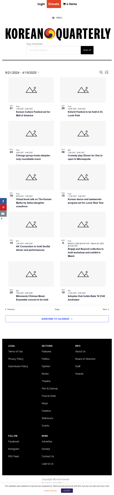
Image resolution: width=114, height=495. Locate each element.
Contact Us (48, 456)
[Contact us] (3, 213)
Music (45, 403)
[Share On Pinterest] (3, 207)
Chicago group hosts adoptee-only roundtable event (33, 157)
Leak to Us (47, 463)
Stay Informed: (34, 44)
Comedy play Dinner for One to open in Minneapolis (85, 157)
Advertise (47, 441)
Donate (54, 4)
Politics (46, 358)
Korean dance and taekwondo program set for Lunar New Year (86, 200)
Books (45, 373)
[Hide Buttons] (1, 218)
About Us (80, 351)
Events (45, 425)
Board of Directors (85, 358)
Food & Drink (49, 396)
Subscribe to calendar (55, 318)
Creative (46, 410)
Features (46, 351)
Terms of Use (15, 351)
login (41, 4)
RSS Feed (13, 456)
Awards (79, 373)
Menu (59, 18)
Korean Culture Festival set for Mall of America (33, 113)
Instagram (13, 449)
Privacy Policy (15, 358)
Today (57, 309)
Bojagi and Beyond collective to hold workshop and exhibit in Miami (86, 252)
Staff (77, 366)
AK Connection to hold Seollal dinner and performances (33, 248)
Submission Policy (18, 366)
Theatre (46, 381)
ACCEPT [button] (67, 491)
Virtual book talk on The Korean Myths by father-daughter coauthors (34, 202)
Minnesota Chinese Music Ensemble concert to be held (32, 297)
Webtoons (47, 418)
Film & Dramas (50, 388)
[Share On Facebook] (3, 201)
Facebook (13, 441)
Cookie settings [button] (50, 490)
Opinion (46, 366)
